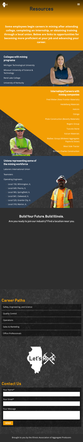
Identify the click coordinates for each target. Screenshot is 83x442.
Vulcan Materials (71, 133)
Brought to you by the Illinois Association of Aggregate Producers (41, 437)
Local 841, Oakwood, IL (18, 196)
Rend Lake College (12, 78)
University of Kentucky (14, 82)
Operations (8, 320)
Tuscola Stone (73, 128)
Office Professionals (12, 333)
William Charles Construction (66, 151)
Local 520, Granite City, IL (19, 200)
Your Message (9, 409)
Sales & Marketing (11, 326)
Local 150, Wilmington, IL (19, 184)
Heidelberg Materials (69, 104)
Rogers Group (73, 124)
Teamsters (8, 174)
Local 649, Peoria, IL (17, 188)
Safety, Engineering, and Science (17, 307)
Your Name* (8, 389)
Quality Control (10, 313)
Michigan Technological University (19, 65)
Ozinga (76, 114)
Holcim (76, 109)
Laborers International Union (17, 169)
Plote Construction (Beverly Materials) (62, 119)
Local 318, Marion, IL (17, 204)
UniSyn (56, 441)
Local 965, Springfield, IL (19, 192)
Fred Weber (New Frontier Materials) (62, 99)
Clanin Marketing (38, 441)
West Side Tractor (71, 146)
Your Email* (8, 399)
